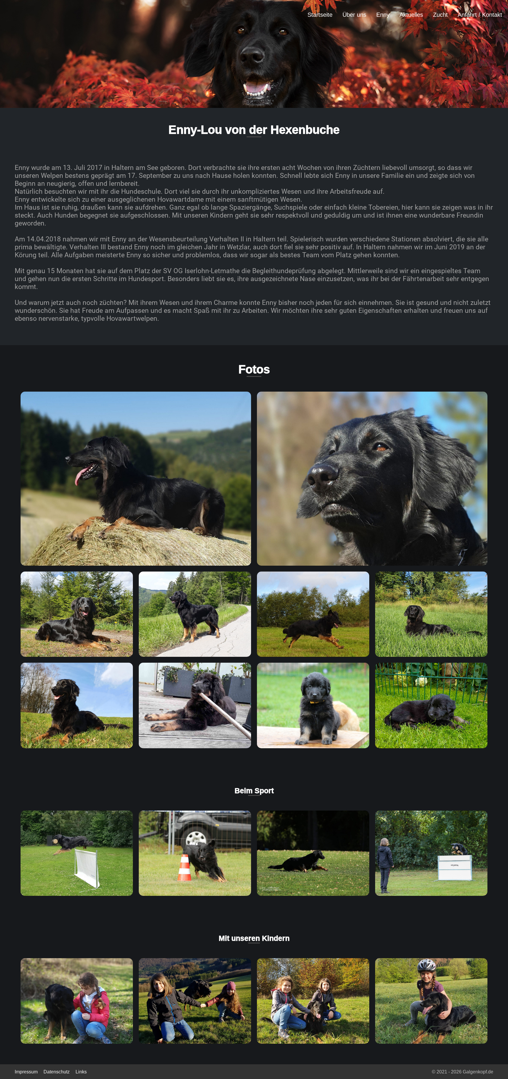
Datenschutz (57, 1071)
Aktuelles (411, 14)
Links (81, 1071)
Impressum (26, 1071)
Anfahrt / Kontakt (480, 14)
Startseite (320, 14)
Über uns (354, 14)
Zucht (440, 14)
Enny (383, 14)
